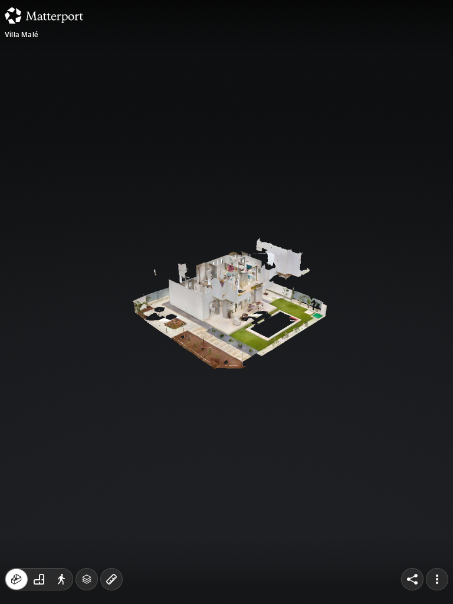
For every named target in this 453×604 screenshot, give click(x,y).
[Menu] (437, 579)
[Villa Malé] (226, 302)
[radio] (16, 579)
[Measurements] (111, 579)
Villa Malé (21, 35)
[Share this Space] (412, 579)
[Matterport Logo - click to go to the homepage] (44, 15)
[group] (39, 579)
